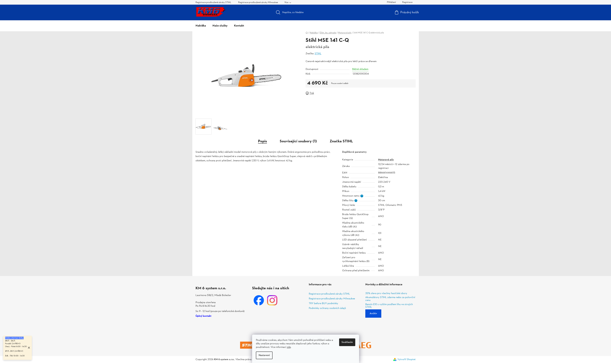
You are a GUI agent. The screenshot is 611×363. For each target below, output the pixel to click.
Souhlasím (347, 342)
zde (289, 347)
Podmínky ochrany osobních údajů (327, 308)
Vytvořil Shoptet (406, 359)
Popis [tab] (262, 141)
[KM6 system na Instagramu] (272, 300)
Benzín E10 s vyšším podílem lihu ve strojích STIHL (389, 306)
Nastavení (264, 355)
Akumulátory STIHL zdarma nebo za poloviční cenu (390, 299)
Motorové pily (386, 159)
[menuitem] (200, 25)
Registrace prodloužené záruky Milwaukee (258, 2)
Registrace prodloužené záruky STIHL (213, 2)
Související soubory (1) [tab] (298, 141)
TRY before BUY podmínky (323, 303)
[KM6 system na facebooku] (258, 300)
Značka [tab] (341, 141)
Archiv (373, 313)
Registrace (407, 2)
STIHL (318, 53)
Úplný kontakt (203, 316)
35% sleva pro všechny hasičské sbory (386, 293)
